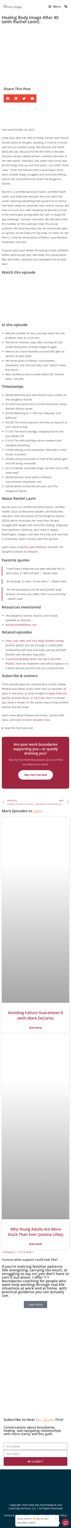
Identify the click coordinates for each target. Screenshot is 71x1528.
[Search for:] (65, 6)
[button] (8, 98)
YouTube (39, 698)
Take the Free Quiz (35, 775)
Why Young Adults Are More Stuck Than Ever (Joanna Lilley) (35, 1232)
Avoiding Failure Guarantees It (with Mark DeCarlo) (35, 1015)
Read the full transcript (19, 728)
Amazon (33, 551)
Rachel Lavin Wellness (33, 547)
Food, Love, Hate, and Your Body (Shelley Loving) (34, 640)
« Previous (8, 1252)
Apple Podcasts (57, 693)
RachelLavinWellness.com (21, 624)
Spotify (6, 698)
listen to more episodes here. (33, 720)
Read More (35, 1027)
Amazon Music (20, 698)
